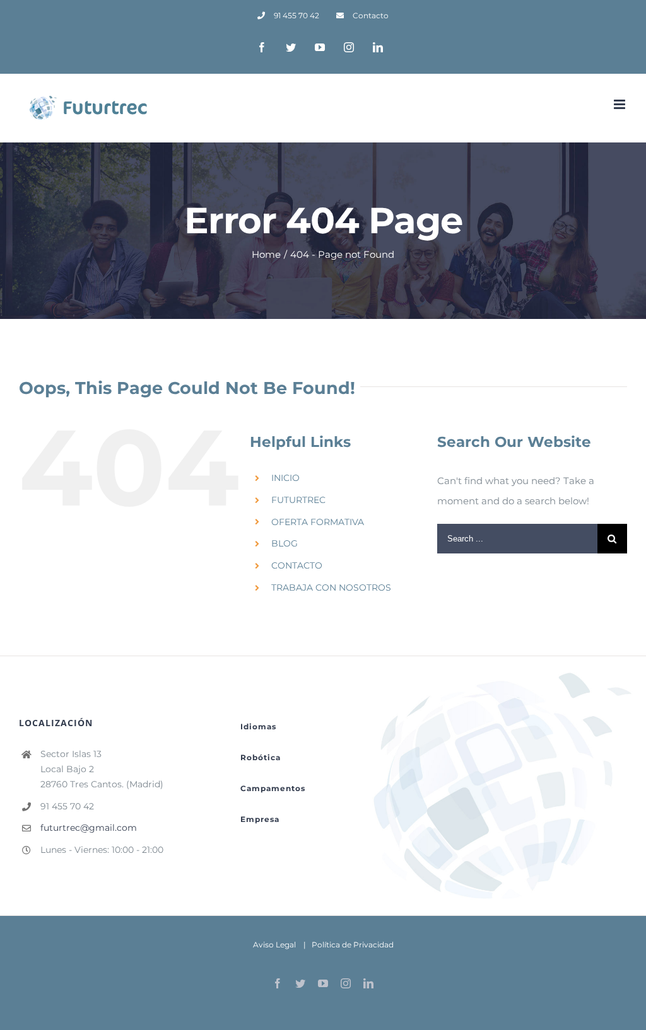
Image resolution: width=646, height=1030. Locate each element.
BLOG (284, 543)
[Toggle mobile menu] (620, 104)
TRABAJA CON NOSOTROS (331, 587)
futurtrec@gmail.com (88, 827)
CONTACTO (296, 565)
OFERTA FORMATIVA (317, 522)
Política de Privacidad (353, 944)
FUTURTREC (298, 500)
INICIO (285, 477)
